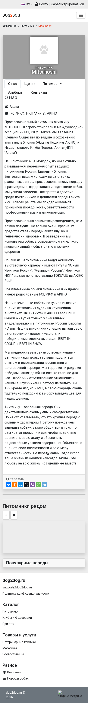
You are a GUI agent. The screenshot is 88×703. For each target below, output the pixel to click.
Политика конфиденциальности (26, 593)
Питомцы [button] (51, 84)
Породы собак (17, 678)
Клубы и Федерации (17, 618)
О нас (12, 84)
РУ (28, 4)
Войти (43, 4)
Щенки (29, 84)
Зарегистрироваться (67, 4)
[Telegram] (44, 484)
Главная (11, 26)
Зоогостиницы (13, 654)
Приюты (8, 624)
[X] (26, 484)
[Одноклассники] (14, 484)
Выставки (13, 672)
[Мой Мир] (20, 484)
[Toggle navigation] (81, 15)
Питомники (10, 611)
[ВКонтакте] (8, 484)
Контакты (39, 92)
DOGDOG (11, 15)
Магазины (10, 648)
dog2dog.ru (14, 692)
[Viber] (32, 484)
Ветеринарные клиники (19, 642)
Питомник (27, 26)
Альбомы (15, 92)
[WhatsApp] (38, 484)
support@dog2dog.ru (17, 587)
